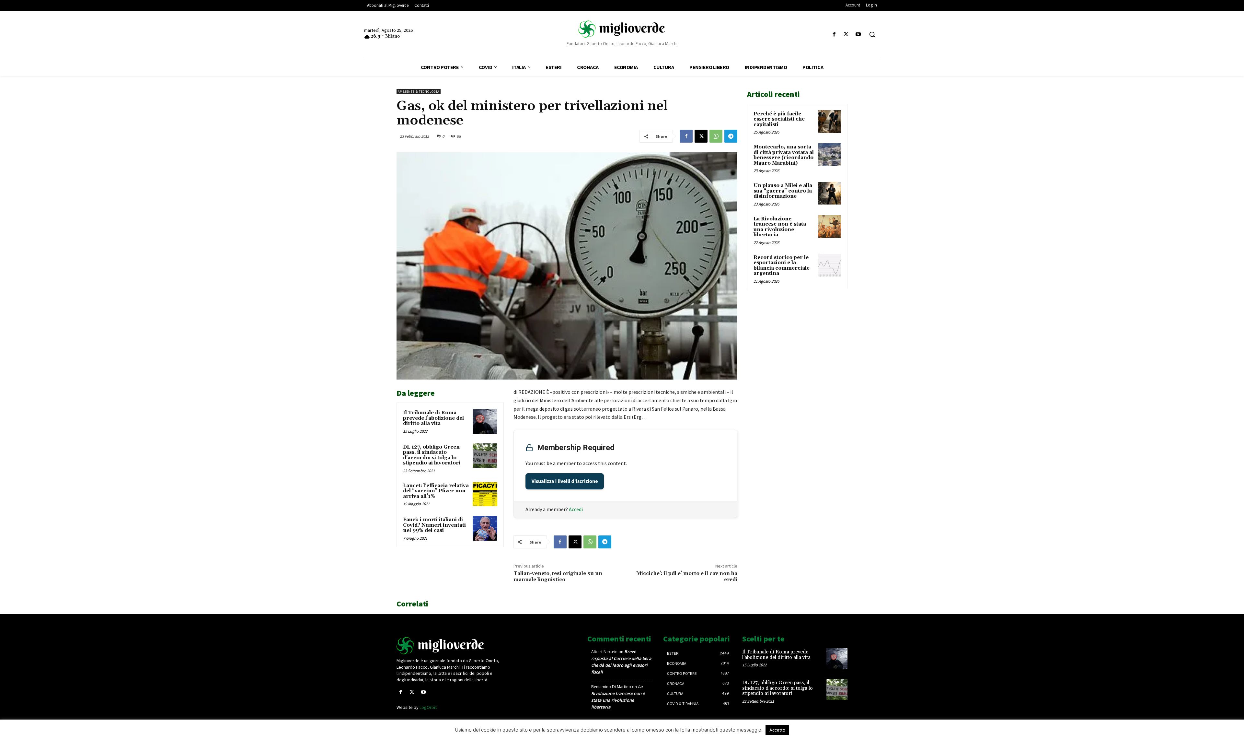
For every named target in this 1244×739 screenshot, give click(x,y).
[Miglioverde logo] (449, 645)
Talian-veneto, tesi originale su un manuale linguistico (557, 576)
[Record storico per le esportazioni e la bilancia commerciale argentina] (829, 265)
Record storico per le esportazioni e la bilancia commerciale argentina (782, 265)
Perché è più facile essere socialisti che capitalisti (779, 119)
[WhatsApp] (715, 136)
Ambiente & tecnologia (418, 91)
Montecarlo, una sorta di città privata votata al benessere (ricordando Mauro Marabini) (784, 155)
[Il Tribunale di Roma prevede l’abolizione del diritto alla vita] (485, 421)
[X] (846, 34)
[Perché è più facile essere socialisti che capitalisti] (829, 121)
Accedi (576, 509)
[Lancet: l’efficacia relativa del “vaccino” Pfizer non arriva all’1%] (485, 494)
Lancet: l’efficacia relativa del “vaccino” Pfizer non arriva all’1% (436, 491)
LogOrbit (428, 707)
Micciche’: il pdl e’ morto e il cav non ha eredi (686, 576)
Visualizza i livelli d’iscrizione (565, 481)
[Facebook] (834, 34)
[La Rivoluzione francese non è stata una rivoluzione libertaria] (829, 226)
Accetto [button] (777, 730)
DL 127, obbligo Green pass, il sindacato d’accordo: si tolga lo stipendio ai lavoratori (431, 455)
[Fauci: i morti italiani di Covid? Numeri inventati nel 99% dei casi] (485, 528)
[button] (872, 34)
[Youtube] (858, 34)
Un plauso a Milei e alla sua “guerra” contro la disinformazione (783, 190)
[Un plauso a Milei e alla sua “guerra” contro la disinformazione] (829, 193)
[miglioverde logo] (622, 29)
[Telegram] (730, 136)
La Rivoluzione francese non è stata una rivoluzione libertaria (780, 227)
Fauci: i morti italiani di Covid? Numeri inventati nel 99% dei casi (434, 525)
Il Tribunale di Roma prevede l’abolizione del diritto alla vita (433, 418)
